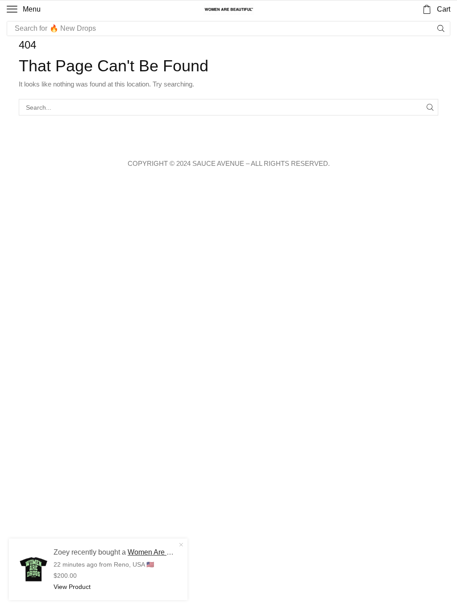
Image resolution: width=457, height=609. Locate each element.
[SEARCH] (430, 107)
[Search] (441, 28)
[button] (24, 9)
